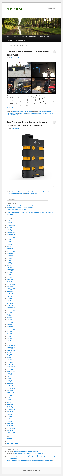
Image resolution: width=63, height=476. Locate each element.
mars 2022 (9, 265)
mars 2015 (9, 382)
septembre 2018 (11, 310)
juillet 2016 (9, 354)
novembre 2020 (11, 284)
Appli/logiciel (10, 40)
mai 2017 (9, 336)
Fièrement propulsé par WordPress (31, 470)
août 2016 (9, 352)
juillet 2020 (9, 290)
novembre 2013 (11, 409)
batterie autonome (34, 191)
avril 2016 (9, 359)
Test (18, 191)
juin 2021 (9, 274)
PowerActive (16, 193)
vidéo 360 (51, 113)
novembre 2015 (11, 368)
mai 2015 (9, 378)
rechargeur (22, 193)
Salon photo (45, 113)
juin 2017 (9, 335)
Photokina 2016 (38, 113)
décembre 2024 (11, 224)
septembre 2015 (11, 371)
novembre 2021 (11, 269)
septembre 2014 (11, 392)
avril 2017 (9, 338)
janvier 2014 (10, 406)
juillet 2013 (9, 416)
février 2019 (10, 303)
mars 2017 (9, 340)
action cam (41, 111)
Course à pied (23, 36)
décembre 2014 (11, 387)
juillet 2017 (9, 333)
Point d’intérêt (41, 36)
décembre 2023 (11, 232)
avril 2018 (9, 317)
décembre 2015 (11, 366)
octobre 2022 (10, 255)
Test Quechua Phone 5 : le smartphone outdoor (26, 451)
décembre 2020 (11, 283)
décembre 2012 (11, 427)
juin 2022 (9, 260)
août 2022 (9, 258)
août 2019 (9, 297)
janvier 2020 (10, 293)
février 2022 (10, 267)
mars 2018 (9, 319)
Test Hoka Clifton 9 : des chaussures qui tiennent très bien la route (24, 211)
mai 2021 (9, 276)
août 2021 (9, 272)
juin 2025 (9, 220)
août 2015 (9, 373)
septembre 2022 (11, 257)
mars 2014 (9, 402)
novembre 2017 (11, 326)
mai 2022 (9, 262)
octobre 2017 (10, 328)
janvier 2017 (10, 343)
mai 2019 (9, 300)
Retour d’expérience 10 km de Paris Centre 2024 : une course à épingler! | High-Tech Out (29, 460)
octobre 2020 (10, 286)
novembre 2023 (11, 234)
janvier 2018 (10, 323)
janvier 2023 (10, 250)
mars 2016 (9, 361)
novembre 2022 (11, 253)
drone (28, 113)
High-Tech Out (15, 8)
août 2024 (9, 227)
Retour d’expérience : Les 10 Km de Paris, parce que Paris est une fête (25, 462)
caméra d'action (22, 113)
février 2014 (10, 404)
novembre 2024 (11, 225)
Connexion (9, 438)
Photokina (32, 113)
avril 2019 (9, 302)
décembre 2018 (11, 307)
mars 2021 (9, 277)
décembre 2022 (11, 251)
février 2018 (10, 321)
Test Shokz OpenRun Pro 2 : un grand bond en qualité (20, 207)
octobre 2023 (10, 236)
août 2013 (9, 415)
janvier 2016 (10, 364)
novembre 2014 (11, 389)
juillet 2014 (9, 395)
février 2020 (10, 291)
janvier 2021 (10, 281)
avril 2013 (9, 422)
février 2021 (10, 279)
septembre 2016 (11, 350)
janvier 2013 (10, 425)
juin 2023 (9, 241)
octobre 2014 (10, 390)
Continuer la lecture (13, 108)
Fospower (45, 191)
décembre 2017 (11, 324)
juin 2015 (9, 376)
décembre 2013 (11, 408)
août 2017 (9, 331)
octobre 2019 (10, 295)
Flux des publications (12, 440)
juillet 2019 (9, 298)
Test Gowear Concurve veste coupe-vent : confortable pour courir (23, 205)
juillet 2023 (9, 239)
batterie (27, 191)
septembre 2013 (11, 413)
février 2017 (10, 342)
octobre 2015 (10, 369)
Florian (8, 456)
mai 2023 (9, 243)
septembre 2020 (11, 288)
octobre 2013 (10, 411)
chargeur (41, 191)
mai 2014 (9, 399)
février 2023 (10, 248)
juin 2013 (9, 418)
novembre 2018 (11, 309)
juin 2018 (9, 314)
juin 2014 (9, 397)
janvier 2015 (10, 385)
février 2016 (10, 362)
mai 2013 (9, 420)
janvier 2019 (10, 305)
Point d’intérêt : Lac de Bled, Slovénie (16, 209)
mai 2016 (9, 357)
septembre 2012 (11, 432)
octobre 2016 (10, 349)
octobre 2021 (10, 271)
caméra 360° (15, 113)
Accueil (9, 36)
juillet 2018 (9, 312)
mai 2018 (9, 316)
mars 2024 (9, 229)
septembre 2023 (11, 238)
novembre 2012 (11, 428)
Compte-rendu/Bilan (17, 111)
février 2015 (10, 383)
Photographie (32, 36)
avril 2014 (9, 401)
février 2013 (10, 423)
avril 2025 (9, 222)
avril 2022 (9, 264)
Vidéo (30, 111)
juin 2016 (9, 356)
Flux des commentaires (13, 441)
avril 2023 (9, 245)
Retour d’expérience (20, 40)
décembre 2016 (11, 345)
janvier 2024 (10, 231)
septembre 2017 (11, 330)
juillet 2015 (9, 375)
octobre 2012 (10, 430)
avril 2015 (9, 380)
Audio (48, 36)
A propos (15, 36)
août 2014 (9, 394)
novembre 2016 (11, 347)
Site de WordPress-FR (12, 443)
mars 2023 (9, 246)
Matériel (14, 191)
